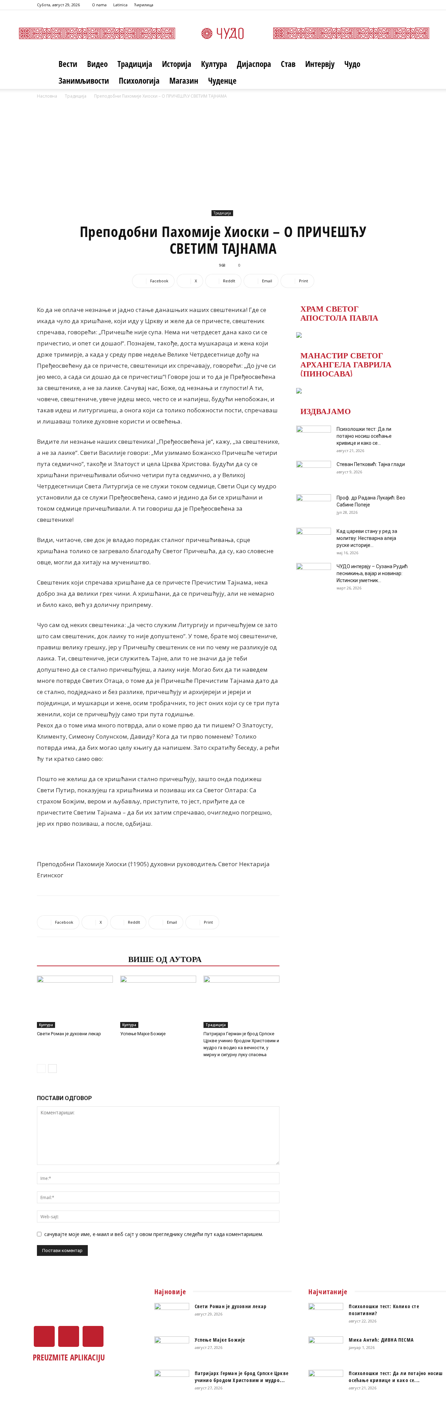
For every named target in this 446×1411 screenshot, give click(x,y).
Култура (214, 63)
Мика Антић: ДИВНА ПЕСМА (381, 1339)
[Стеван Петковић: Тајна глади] (313, 473)
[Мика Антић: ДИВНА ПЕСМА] (325, 1348)
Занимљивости (84, 80)
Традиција (134, 63)
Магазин (183, 80)
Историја (176, 63)
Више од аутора (165, 959)
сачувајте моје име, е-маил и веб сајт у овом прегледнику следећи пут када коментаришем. (153, 1234)
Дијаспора (254, 63)
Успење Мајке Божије (143, 1033)
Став (288, 63)
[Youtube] (404, 5)
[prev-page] (41, 1068)
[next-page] (52, 1068)
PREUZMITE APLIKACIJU (69, 1357)
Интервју (319, 63)
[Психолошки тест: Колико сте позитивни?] (325, 1315)
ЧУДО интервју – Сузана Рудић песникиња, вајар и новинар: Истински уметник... (372, 573)
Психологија (139, 80)
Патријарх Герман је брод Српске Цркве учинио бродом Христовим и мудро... (242, 1376)
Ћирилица (143, 4)
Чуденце (222, 80)
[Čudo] (223, 33)
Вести (68, 63)
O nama (99, 4)
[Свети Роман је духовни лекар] (75, 1002)
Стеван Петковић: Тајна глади (371, 464)
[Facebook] (381, 5)
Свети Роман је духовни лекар (69, 1033)
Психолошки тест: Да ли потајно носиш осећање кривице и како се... (364, 436)
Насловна (47, 96)
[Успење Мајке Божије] (158, 1002)
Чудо (352, 63)
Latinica (120, 4)
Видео (97, 63)
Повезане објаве (80, 959)
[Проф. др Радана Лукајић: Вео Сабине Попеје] (313, 506)
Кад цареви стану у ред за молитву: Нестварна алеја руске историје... (367, 538)
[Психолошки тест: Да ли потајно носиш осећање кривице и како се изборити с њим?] (313, 438)
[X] (392, 5)
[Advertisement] (223, 152)
